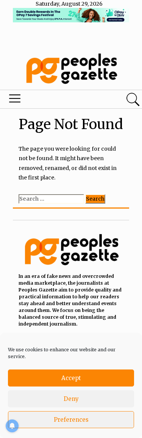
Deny (71, 398)
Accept (71, 378)
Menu (48, 100)
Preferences (71, 419)
